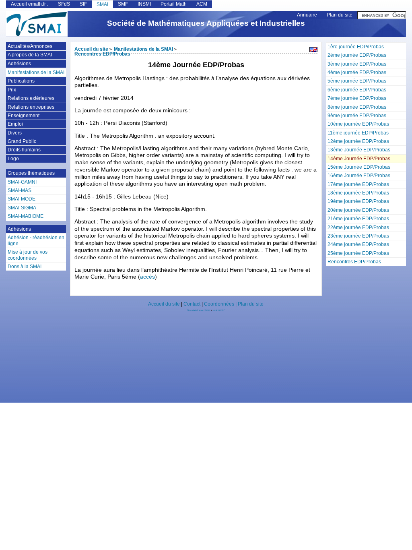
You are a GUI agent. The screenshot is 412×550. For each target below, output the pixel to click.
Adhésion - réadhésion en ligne (36, 240)
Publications (21, 81)
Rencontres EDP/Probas (354, 262)
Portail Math (174, 4)
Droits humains (24, 150)
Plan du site (339, 15)
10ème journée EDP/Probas (358, 124)
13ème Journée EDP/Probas (359, 150)
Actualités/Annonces (30, 46)
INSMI (144, 4)
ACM (201, 4)
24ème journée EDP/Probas (358, 244)
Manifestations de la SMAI (143, 49)
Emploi (15, 124)
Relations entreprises (31, 107)
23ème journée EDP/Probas (358, 236)
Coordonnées (219, 304)
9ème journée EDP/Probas (357, 115)
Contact (191, 304)
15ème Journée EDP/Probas (359, 167)
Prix (12, 90)
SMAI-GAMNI (22, 182)
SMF (123, 4)
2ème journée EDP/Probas (357, 55)
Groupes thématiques (31, 173)
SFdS (64, 4)
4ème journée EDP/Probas (357, 72)
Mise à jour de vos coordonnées (27, 255)
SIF (83, 4)
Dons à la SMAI (24, 266)
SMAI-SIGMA (22, 208)
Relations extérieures (31, 98)
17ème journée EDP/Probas (358, 184)
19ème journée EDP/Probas (358, 201)
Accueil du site (91, 49)
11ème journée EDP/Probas (358, 133)
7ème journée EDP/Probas (357, 98)
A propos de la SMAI (30, 55)
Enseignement (23, 115)
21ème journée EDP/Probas (358, 218)
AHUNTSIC (219, 310)
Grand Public (22, 141)
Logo (13, 158)
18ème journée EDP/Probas (358, 193)
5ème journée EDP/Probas (357, 81)
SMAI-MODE (21, 199)
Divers (15, 133)
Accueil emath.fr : (29, 4)
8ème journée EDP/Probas (357, 107)
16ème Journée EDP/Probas (359, 175)
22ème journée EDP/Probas (358, 227)
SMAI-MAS (19, 190)
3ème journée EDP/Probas (357, 64)
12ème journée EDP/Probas (358, 141)
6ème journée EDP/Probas (357, 90)
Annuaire (307, 15)
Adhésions (19, 63)
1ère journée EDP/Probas (356, 47)
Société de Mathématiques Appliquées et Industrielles (206, 23)
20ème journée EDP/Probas (358, 210)
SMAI (102, 4)
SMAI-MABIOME (25, 216)
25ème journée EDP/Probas (358, 253)
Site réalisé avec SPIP (199, 310)
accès (147, 277)
